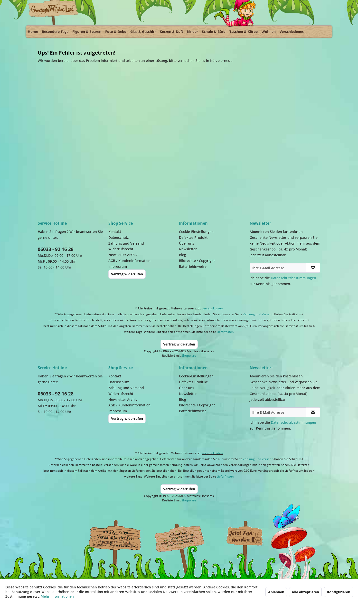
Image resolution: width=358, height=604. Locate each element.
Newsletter (188, 249)
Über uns (186, 243)
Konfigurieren (338, 592)
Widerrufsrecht (120, 249)
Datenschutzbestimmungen (293, 278)
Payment (184, 536)
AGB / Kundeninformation (129, 260)
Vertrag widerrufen (127, 274)
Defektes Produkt (193, 237)
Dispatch (114, 537)
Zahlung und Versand (126, 243)
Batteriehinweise (193, 266)
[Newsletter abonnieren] (313, 268)
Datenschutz (118, 237)
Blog (182, 254)
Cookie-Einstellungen (196, 231)
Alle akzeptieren (305, 592)
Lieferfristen (225, 332)
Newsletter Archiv (122, 254)
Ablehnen (276, 592)
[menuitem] (33, 32)
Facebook (245, 536)
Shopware (188, 355)
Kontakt (114, 231)
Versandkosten (212, 308)
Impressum (117, 266)
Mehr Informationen (57, 596)
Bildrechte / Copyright (197, 260)
